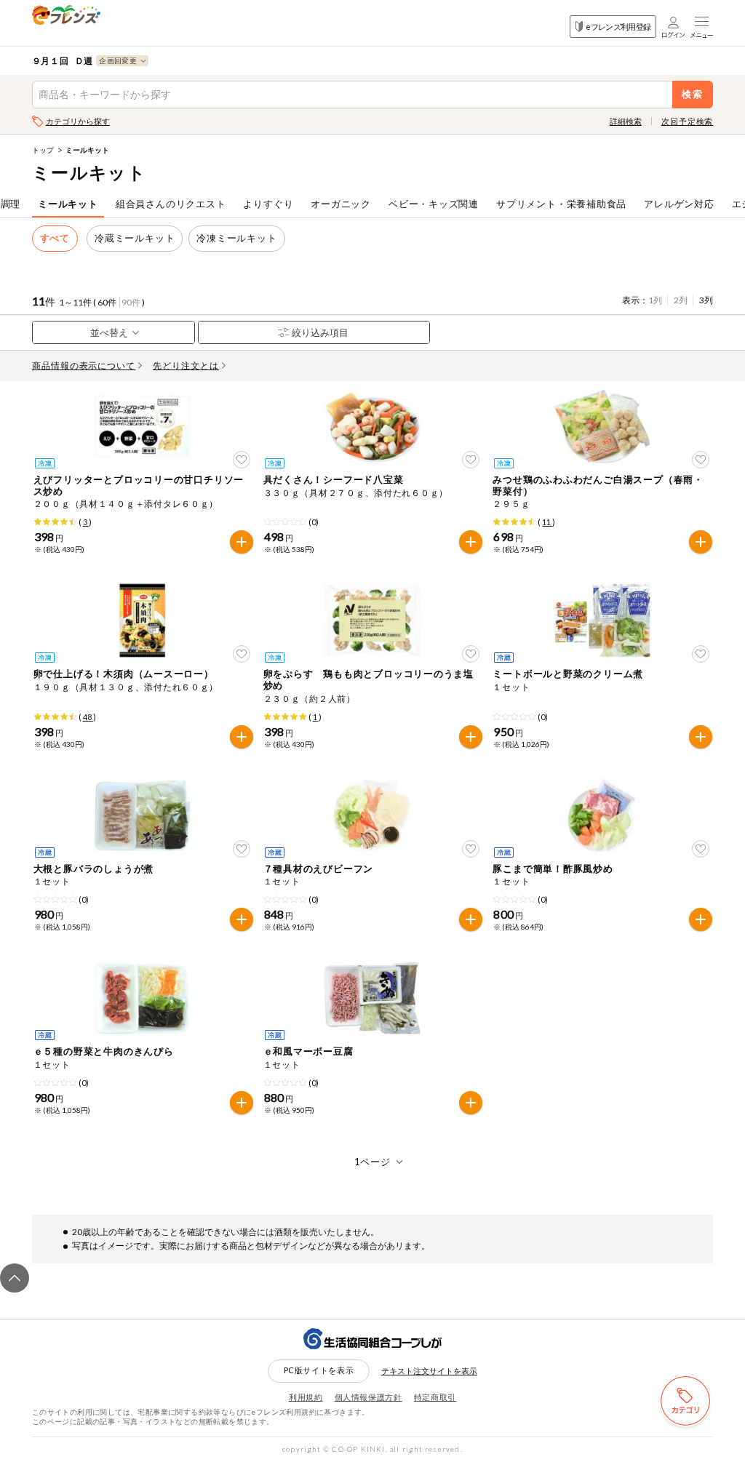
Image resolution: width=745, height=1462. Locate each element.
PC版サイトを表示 (319, 1370)
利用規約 (306, 1397)
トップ (43, 149)
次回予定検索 (687, 121)
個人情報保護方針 (368, 1397)
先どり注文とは (186, 365)
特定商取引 (435, 1397)
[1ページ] (373, 1161)
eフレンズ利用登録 (618, 26)
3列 (706, 300)
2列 (681, 300)
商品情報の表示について (84, 365)
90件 (130, 302)
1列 (655, 300)
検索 (693, 94)
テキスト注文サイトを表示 (429, 1371)
